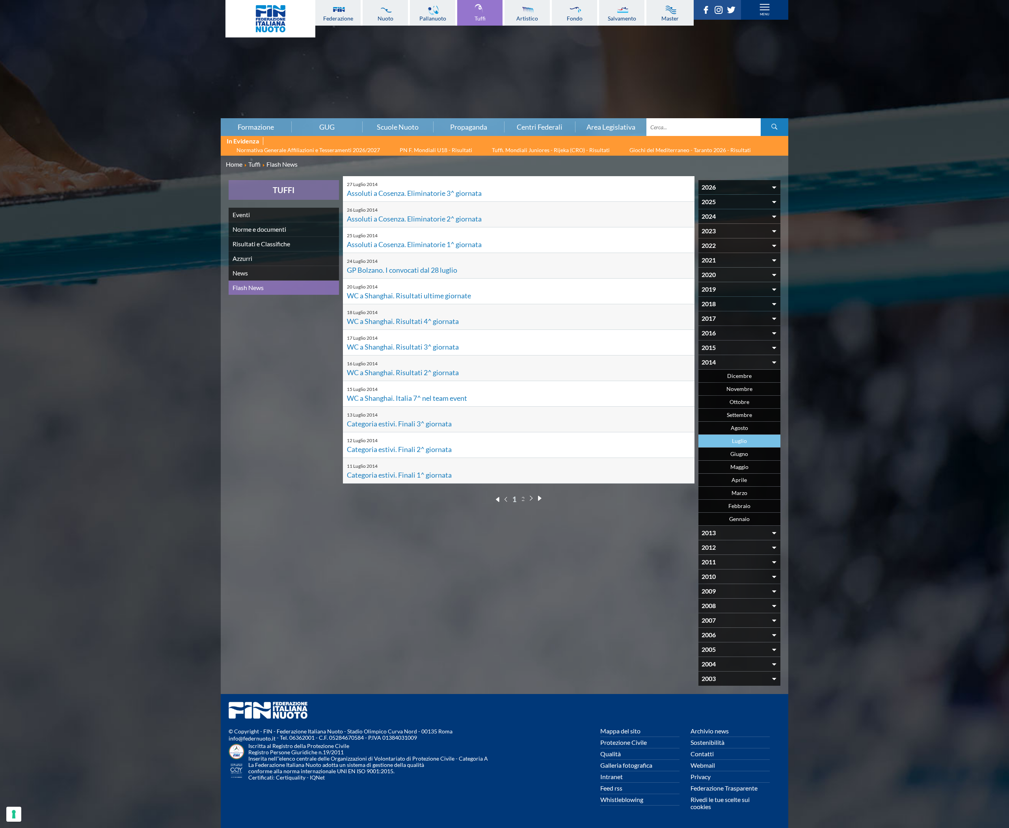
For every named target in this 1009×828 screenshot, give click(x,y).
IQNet (317, 777)
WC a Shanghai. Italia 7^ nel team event (407, 398)
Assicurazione (171, 112)
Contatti (702, 753)
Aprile (739, 479)
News (240, 273)
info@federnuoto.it (252, 738)
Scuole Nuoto (398, 126)
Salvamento (622, 18)
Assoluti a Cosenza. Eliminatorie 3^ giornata (414, 193)
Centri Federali (539, 126)
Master (670, 18)
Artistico (527, 18)
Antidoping (171, 86)
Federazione (338, 18)
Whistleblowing (621, 799)
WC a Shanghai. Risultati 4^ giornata (403, 321)
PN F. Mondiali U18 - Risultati (436, 150)
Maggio (739, 466)
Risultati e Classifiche (261, 243)
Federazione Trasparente (724, 788)
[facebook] (708, 11)
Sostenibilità (707, 742)
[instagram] (720, 11)
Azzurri (242, 258)
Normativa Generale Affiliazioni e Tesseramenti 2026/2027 (308, 150)
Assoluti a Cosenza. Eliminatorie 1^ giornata (414, 244)
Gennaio (739, 518)
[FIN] (270, 18)
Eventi (241, 214)
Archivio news (710, 731)
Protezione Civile (623, 742)
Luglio (739, 440)
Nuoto (385, 18)
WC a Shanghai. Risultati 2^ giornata (403, 372)
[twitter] (733, 11)
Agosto (739, 427)
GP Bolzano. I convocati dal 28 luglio (402, 270)
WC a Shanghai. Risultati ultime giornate (409, 295)
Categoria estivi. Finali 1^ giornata (399, 475)
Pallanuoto (432, 18)
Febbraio (739, 505)
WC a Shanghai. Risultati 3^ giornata (403, 346)
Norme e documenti (259, 229)
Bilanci (171, 43)
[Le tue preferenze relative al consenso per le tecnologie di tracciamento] (13, 814)
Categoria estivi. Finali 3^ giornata (399, 423)
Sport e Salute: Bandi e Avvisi (171, 69)
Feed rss (611, 788)
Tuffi (480, 18)
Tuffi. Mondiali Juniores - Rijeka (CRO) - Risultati (551, 150)
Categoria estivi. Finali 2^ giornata (399, 449)
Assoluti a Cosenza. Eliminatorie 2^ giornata (414, 218)
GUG (327, 126)
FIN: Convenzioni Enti (171, 60)
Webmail (703, 765)
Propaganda (468, 126)
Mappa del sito (620, 731)
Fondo (575, 18)
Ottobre (739, 401)
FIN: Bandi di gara (171, 51)
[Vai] (774, 127)
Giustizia (171, 95)
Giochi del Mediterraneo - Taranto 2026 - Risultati (690, 150)
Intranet (611, 776)
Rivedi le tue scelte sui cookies (720, 803)
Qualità (610, 753)
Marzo (739, 492)
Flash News (248, 287)
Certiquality (290, 777)
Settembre (739, 414)
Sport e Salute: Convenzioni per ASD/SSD (171, 77)
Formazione (256, 126)
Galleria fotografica (626, 765)
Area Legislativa (610, 126)
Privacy (701, 776)
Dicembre (739, 375)
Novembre (739, 388)
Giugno (739, 453)
